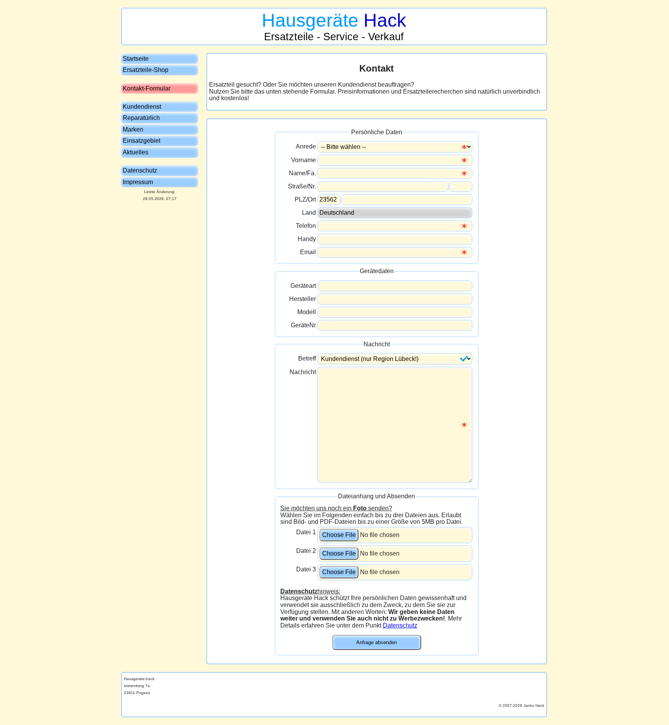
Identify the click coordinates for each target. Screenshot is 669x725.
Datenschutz (400, 625)
